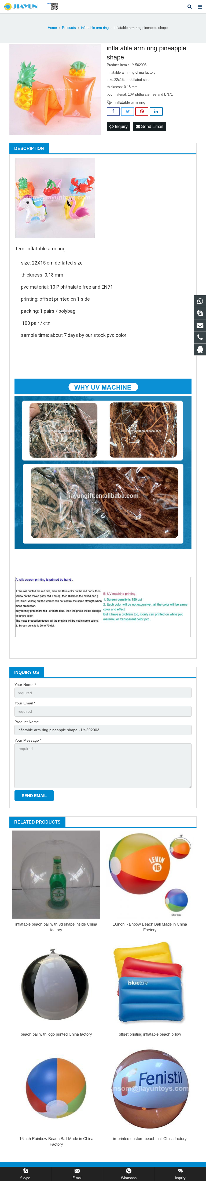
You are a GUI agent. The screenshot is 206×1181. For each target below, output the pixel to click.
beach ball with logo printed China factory (56, 1034)
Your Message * (27, 740)
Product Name (26, 722)
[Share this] (113, 111)
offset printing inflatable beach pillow (150, 1034)
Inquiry (121, 126)
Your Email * (24, 703)
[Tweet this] (127, 111)
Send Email (151, 126)
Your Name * (25, 684)
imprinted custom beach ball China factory (150, 1138)
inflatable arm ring (130, 102)
